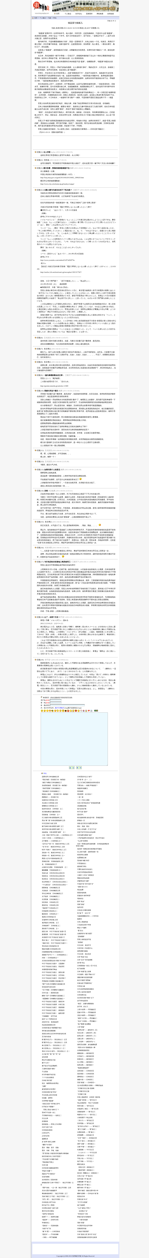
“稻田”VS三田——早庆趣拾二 (87, 1018)
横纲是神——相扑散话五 (85, 1053)
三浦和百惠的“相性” (48, 1069)
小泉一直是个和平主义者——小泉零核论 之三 (57, 835)
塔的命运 (80, 898)
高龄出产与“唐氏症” (48, 1174)
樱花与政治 (81, 1164)
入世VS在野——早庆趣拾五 (86, 1009)
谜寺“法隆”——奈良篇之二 (86, 1144)
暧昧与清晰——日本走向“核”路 (87, 1193)
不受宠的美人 (81, 863)
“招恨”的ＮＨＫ (82, 887)
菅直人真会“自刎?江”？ (50, 1109)
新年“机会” (81, 901)
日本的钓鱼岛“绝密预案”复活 (51, 1028)
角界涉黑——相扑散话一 (85, 1065)
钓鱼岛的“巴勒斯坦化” (84, 983)
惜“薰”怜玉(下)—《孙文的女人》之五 (54, 1039)
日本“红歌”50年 (47, 1127)
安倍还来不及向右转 (49, 987)
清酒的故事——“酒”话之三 (86, 1112)
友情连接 (110, 14)
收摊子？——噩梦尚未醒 (50, 1217)
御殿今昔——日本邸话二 (85, 1079)
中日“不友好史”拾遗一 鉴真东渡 (53, 1013)
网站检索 (100, 14)
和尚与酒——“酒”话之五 (85, 1106)
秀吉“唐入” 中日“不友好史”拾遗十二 (54, 940)
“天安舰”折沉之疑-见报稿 (85, 1088)
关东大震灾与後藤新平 (49, 1190)
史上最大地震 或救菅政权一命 (87, 852)
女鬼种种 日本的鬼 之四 (50, 920)
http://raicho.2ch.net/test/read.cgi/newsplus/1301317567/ (61, 272)
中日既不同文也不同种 (84, 1225)
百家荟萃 (89, 14)
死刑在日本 (81, 1196)
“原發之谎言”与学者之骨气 (51, 1104)
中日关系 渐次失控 (84, 954)
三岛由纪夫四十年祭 (84, 925)
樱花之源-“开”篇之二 (84, 1185)
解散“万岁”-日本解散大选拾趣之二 (53, 996)
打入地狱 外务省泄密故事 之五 (52, 817)
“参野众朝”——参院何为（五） (87, 1030)
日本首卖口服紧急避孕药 (50, 1168)
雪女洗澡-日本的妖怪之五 (50, 946)
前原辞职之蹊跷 (82, 855)
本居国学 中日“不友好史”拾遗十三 (54, 937)
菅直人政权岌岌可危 (84, 939)
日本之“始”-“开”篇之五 (85, 1176)
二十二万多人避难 (83, 800)
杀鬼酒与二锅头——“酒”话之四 (87, 1109)
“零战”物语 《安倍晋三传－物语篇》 (54, 779)
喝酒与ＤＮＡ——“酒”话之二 (87, 1114)
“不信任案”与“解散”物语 (50, 1159)
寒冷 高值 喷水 (83, 826)
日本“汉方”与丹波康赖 (84, 960)
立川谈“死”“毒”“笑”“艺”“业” (51, 1054)
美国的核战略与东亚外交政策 (87, 1237)
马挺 (49, 18)
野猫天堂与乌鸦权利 (84, 1217)
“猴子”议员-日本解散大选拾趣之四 (53, 984)
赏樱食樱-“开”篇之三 (84, 1182)
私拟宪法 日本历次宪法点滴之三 (53, 879)
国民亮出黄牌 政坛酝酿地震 (87, 1044)
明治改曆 (80, 890)
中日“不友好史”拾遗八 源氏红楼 (53, 972)
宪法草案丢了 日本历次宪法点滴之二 (55, 882)
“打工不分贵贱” (82, 1202)
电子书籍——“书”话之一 (85, 1161)
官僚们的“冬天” (82, 1199)
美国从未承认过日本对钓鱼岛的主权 (54, 1034)
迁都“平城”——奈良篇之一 (86, 1147)
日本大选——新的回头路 (50, 993)
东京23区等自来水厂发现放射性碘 (88, 803)
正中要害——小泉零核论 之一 (52, 841)
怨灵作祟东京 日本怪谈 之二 (52, 809)
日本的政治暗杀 (47, 1130)
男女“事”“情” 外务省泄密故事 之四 (53, 820)
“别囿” (44, 1086)
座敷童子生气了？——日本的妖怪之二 (55, 955)
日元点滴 (45, 1118)
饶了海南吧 (81, 1205)
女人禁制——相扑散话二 (85, 1062)
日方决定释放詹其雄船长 (85, 989)
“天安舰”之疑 (81, 1094)
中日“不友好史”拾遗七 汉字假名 (53, 975)
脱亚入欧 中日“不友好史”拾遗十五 (54, 931)
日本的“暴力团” (47, 1080)
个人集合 (68, 14)
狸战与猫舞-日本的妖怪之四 (52, 949)
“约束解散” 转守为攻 (49, 1016)
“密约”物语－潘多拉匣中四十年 (87, 1190)
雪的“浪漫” (81, 1223)
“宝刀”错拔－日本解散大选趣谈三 (53, 990)
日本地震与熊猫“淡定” (84, 835)
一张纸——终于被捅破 (49, 1237)
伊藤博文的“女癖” (83, 881)
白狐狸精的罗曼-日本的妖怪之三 (53, 952)
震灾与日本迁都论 (48, 1211)
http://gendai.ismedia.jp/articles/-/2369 (54, 386)
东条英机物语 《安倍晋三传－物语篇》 (55, 785)
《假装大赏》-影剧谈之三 (85, 1167)
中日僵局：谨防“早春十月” (86, 974)
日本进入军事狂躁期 (84, 910)
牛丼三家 (45, 1165)
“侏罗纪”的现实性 (48, 1214)
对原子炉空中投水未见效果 (86, 832)
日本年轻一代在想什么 (84, 948)
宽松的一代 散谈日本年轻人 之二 (53, 852)
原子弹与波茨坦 (82, 1001)
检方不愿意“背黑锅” (84, 980)
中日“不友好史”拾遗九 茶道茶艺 (53, 966)
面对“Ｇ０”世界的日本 (49, 1019)
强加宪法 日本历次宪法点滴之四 (53, 876)
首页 (35, 18)
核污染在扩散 (82, 809)
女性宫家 (45, 1057)
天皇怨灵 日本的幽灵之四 (51, 890)
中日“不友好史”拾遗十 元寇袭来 (53, 963)
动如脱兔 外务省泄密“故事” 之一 (54, 832)
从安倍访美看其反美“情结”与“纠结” (54, 961)
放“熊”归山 (81, 963)
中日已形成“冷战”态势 (49, 823)
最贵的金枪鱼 (81, 893)
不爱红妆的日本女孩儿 (84, 869)
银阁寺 (79, 919)
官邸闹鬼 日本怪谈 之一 (51, 814)
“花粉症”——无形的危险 (50, 1225)
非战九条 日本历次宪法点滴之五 (53, 873)
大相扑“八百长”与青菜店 (85, 875)
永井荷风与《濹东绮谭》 (50, 1180)
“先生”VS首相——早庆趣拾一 (87, 1021)
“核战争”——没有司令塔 (50, 1220)
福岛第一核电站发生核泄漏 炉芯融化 (89, 849)
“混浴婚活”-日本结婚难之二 (51, 791)
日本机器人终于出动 (49, 1202)
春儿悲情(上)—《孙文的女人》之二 (54, 1048)
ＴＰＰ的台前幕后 (48, 1077)
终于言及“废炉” (82, 812)
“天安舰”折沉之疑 (83, 1091)
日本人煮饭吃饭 (82, 922)
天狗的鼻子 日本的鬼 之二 (51, 925)
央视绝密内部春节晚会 (49, 969)
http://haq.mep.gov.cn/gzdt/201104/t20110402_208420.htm (62, 177)
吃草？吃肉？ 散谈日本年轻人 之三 (54, 850)
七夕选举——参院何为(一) (86, 1041)
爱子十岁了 (45, 1063)
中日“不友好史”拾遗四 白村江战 (53, 1004)
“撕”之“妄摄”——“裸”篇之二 (87, 1129)
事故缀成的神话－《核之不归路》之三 (55, 1193)
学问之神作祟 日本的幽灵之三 (52, 893)
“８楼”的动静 (82, 1220)
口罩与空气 (45, 1133)
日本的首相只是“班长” (49, 1092)
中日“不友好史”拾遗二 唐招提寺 (53, 1010)
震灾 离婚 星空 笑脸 (50, 1147)
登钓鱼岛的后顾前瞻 (49, 1031)
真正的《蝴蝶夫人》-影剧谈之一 (88, 1173)
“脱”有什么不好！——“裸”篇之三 (88, 1126)
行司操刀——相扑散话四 (85, 1056)
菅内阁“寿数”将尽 (83, 860)
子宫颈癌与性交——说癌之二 (52, 1115)
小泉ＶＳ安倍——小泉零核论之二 (53, 838)
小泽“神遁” (81, 1027)
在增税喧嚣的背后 (83, 1050)
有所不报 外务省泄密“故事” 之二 (53, 829)
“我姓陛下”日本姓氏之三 (50, 908)
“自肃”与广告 (46, 1228)
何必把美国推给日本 (49, 1025)
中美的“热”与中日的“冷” (85, 884)
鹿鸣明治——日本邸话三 (85, 1077)
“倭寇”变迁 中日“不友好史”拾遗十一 (54, 943)
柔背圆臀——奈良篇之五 (85, 1135)
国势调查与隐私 (82, 951)
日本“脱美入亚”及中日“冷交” (87, 1234)
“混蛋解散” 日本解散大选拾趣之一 (53, 998)
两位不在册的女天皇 (49, 1060)
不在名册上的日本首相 (49, 1095)
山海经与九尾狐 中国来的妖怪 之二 (55, 867)
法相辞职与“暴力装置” (84, 933)
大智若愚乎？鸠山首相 (84, 1117)
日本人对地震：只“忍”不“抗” (87, 829)
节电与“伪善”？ (47, 1171)
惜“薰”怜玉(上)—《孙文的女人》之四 (54, 1042)
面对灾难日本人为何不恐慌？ (52, 1156)
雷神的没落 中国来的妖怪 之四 (52, 861)
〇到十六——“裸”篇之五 (85, 1120)
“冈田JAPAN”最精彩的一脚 (86, 1047)
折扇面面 (45, 1121)
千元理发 (45, 1071)
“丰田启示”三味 (82, 1214)
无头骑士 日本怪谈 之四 (50, 803)
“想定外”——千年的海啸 (50, 1234)
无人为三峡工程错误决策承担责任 (88, 782)
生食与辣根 (45, 1177)
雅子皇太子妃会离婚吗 (49, 1066)
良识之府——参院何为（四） (87, 1033)
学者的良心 (45, 1223)
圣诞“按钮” (81, 904)
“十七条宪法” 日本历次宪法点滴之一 (55, 885)
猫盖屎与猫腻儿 (82, 788)
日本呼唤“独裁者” (48, 1101)
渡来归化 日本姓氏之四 (50, 905)
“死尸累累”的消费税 (84, 1024)
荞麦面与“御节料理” (84, 895)
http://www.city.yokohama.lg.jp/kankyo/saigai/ (57, 184)
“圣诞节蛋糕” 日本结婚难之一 (52, 788)
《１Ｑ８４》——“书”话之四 (87, 1152)
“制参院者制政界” (83, 1068)
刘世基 (46, 160)
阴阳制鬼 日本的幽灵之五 (51, 888)
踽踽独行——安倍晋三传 (50, 797)
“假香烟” (80, 942)
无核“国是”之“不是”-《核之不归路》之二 (55, 1196)
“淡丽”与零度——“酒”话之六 (87, 1100)
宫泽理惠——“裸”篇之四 (85, 1123)
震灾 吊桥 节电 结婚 (50, 1150)
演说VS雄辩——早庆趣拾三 (86, 1015)
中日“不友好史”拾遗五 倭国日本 (53, 1001)
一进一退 (80, 797)
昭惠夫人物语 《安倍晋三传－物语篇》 (55, 794)
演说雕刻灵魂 (81, 806)
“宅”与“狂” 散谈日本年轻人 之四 (53, 847)
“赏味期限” (81, 936)
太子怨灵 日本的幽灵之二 (51, 896)
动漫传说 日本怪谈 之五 (50, 800)
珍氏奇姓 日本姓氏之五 (50, 902)
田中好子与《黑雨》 (49, 1205)
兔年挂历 (80, 907)
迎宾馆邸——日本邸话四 (85, 1074)
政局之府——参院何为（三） (87, 1036)
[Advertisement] (75, 142)
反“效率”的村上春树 (48, 1142)
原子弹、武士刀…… (84, 1006)
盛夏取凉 (45, 1139)
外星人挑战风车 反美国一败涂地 (88, 1097)
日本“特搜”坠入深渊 (84, 971)
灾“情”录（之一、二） (84, 779)
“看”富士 (80, 930)
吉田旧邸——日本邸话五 (85, 1071)
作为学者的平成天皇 (49, 1074)
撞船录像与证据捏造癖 (84, 977)
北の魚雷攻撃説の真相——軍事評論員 (90, 1085)
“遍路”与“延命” (47, 1145)
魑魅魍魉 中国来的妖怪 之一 (52, 870)
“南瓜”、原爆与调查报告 (85, 1004)
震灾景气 (80, 814)
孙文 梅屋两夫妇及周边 (50, 1083)
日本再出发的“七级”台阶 (50, 1208)
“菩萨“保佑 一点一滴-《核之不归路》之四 (56, 1187)
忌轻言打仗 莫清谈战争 (50, 1022)
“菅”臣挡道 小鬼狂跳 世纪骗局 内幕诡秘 (55, 1153)
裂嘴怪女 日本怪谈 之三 (50, 806)
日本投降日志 (81, 995)
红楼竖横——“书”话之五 (85, 1150)
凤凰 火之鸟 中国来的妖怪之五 (52, 858)
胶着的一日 (81, 820)
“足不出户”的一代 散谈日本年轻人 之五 (55, 844)
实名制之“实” (82, 1211)
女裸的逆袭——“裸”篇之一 (86, 1132)
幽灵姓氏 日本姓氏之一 (50, 914)
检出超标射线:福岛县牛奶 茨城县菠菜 (91, 817)
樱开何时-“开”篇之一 (84, 1187)
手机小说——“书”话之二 (85, 1158)
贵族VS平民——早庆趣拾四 (86, 1012)
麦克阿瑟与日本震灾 (49, 1089)
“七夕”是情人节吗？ (84, 1208)
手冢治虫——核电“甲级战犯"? (87, 785)
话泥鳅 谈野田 (47, 1098)
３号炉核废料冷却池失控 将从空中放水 (91, 838)
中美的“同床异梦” (83, 1231)
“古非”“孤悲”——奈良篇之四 (87, 1138)
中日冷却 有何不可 (84, 945)
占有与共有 (45, 1136)
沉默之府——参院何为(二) (86, 1039)
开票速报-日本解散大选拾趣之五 (53, 981)
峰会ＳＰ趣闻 (81, 928)
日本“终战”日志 (82, 957)
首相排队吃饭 (81, 1228)
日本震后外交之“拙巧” (84, 777)
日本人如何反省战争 (84, 992)
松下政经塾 (81, 968)
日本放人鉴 (81, 986)
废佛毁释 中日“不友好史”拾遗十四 (54, 934)
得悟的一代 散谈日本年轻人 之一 (53, 855)
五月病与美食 (46, 1036)
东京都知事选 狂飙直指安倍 (51, 812)
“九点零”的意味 (82, 841)
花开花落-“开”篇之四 (84, 1179)
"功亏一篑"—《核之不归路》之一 (53, 1199)
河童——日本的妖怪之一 (50, 958)
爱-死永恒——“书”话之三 (85, 1155)
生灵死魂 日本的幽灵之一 (51, 899)
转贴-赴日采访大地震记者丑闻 (87, 823)
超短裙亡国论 (81, 866)
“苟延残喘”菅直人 (48, 1162)
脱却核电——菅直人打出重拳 (52, 1124)
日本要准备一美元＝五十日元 (87, 966)
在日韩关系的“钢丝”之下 (85, 998)
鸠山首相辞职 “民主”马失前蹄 (87, 1103)
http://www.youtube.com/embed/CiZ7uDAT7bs (57, 260)
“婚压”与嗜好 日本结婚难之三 (52, 782)
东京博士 (47, 349)
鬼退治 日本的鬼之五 (49, 917)
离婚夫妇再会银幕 (83, 878)
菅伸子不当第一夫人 (49, 1112)
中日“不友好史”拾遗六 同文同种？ (54, 978)
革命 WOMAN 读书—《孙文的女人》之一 (56, 1051)
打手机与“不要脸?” (48, 1107)
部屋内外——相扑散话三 (85, 1059)
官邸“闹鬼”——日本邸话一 (86, 1082)
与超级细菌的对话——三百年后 (87, 916)
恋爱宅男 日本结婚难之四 (50, 777)
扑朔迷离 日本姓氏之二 (49, 911)
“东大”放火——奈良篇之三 (86, 1141)
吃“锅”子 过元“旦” (84, 913)
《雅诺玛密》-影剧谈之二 (85, 1170)
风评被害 (80, 791)
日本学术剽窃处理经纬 (84, 872)
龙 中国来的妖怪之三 (49, 864)
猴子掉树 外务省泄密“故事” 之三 (53, 826)
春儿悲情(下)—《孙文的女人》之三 (54, 1045)
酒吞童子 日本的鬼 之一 (50, 928)
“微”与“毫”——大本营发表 (51, 1231)
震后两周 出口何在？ (84, 794)
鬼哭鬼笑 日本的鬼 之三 (50, 923)
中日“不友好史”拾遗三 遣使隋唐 (53, 1007)
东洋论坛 (78, 14)
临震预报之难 (81, 857)
